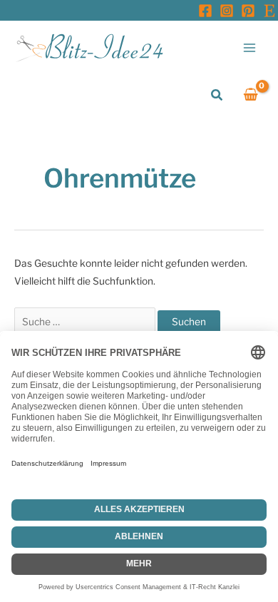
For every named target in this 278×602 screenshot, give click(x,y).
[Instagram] (227, 11)
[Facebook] (205, 11)
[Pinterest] (248, 11)
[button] (217, 95)
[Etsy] (269, 11)
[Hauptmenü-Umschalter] (250, 47)
